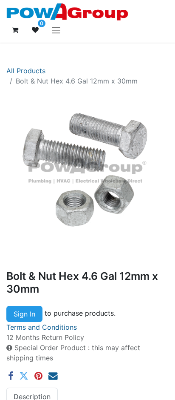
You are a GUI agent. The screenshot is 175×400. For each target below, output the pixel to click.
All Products (25, 70)
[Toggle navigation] (56, 29)
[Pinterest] (38, 376)
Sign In (24, 314)
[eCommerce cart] (14, 29)
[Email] (53, 376)
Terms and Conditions (41, 327)
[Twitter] (23, 376)
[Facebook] (10, 376)
